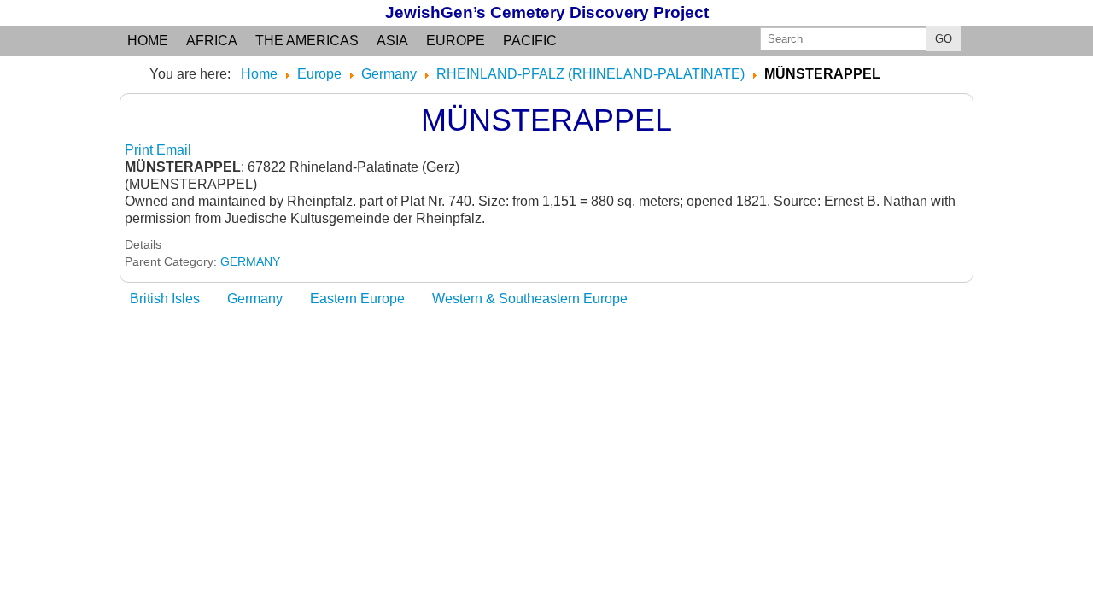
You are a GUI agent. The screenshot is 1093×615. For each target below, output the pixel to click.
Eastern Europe (357, 298)
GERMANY (250, 261)
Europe (455, 40)
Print (140, 150)
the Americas (307, 40)
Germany (255, 298)
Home (147, 40)
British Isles (165, 298)
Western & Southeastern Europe (530, 298)
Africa (211, 40)
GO (943, 38)
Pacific (530, 40)
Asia (392, 40)
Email (173, 150)
